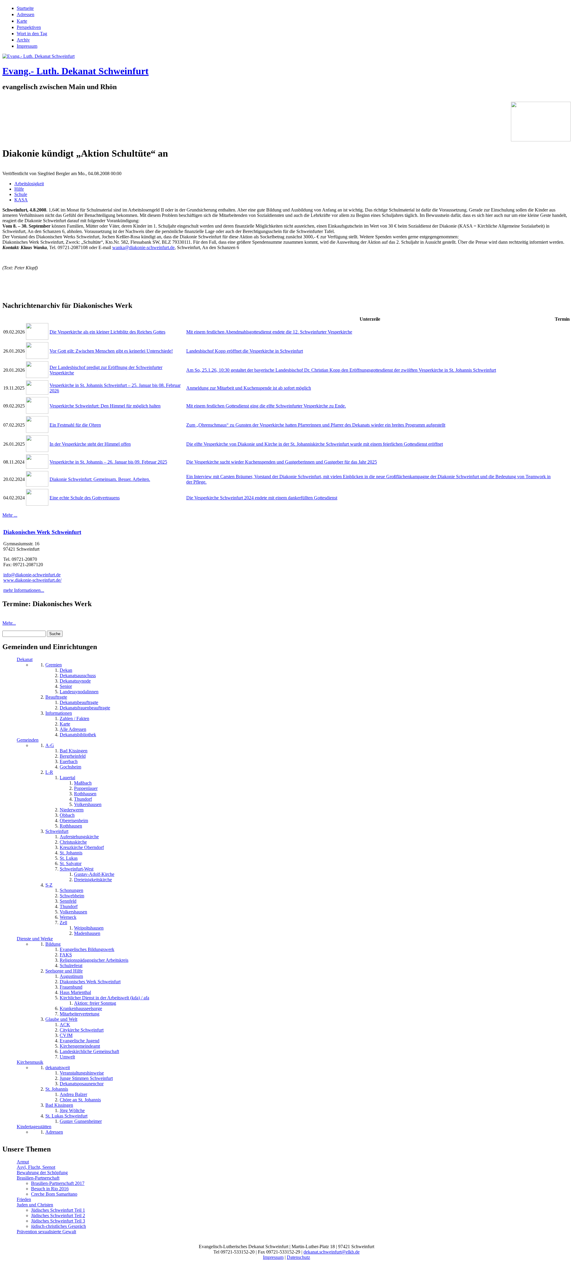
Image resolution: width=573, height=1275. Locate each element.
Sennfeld (68, 901)
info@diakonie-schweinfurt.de (32, 574)
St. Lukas (69, 858)
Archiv (23, 39)
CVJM (66, 1035)
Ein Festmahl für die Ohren (75, 424)
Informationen (58, 713)
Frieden (24, 1199)
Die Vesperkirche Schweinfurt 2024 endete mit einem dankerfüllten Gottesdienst (261, 497)
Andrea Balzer (73, 1094)
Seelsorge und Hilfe (64, 970)
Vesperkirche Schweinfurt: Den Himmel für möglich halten (105, 405)
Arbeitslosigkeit (29, 183)
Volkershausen (87, 804)
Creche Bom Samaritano (54, 1194)
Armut (23, 1161)
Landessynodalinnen (79, 691)
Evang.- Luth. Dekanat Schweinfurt (75, 71)
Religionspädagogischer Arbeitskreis (94, 960)
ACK (65, 1024)
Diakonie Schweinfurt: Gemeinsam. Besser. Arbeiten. (100, 479)
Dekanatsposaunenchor (82, 1083)
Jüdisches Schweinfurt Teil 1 (58, 1210)
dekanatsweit (57, 1067)
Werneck (68, 917)
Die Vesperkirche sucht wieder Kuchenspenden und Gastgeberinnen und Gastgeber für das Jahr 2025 (281, 461)
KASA (21, 199)
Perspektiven (29, 27)
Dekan (66, 670)
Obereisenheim (74, 820)
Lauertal (67, 777)
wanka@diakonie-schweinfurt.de (143, 247)
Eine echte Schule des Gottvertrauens (85, 497)
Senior (66, 686)
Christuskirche (73, 842)
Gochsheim (70, 766)
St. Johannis (71, 852)
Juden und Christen (35, 1204)
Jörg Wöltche (72, 1110)
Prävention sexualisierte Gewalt (46, 1231)
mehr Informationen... (23, 590)
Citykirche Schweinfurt (82, 1029)
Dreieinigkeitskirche (93, 879)
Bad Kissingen (73, 750)
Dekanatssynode (75, 680)
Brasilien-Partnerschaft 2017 (57, 1183)
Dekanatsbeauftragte (79, 702)
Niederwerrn (72, 809)
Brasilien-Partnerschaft (38, 1177)
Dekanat (25, 659)
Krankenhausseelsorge (81, 1008)
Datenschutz (298, 1257)
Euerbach (69, 761)
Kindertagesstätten (34, 1126)
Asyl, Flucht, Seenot (36, 1167)
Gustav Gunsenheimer (81, 1121)
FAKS (66, 954)
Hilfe (19, 189)
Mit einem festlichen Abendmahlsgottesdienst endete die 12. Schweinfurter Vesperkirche (269, 331)
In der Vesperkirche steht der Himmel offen (90, 444)
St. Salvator (70, 863)
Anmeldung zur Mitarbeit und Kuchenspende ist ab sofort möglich (248, 387)
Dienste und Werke (35, 938)
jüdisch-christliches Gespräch (58, 1226)
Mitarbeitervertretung (79, 1013)
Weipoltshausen (89, 927)
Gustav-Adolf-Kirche (94, 874)
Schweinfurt (56, 831)
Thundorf (83, 799)
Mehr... (9, 623)
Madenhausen (87, 933)
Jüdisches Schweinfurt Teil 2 (58, 1215)
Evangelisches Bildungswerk (87, 949)
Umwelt (67, 1056)
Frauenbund (71, 987)
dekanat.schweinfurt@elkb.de (332, 1251)
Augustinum (71, 976)
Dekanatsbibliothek (78, 734)
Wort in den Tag (32, 33)
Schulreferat (71, 965)
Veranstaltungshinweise (82, 1072)
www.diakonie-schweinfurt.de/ (32, 580)
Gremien (53, 664)
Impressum (27, 46)
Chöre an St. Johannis (80, 1099)
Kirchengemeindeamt (80, 1046)
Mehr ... (9, 515)
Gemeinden (27, 740)
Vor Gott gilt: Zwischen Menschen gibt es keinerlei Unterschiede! (111, 351)
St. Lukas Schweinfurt (66, 1115)
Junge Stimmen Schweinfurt (86, 1078)
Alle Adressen (73, 729)
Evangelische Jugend (79, 1040)
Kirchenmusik (30, 1062)
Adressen (25, 14)
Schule (20, 194)
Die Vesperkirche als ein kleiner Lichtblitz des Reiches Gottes (107, 331)
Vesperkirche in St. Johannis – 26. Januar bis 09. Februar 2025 (108, 461)
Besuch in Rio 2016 (50, 1188)
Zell (63, 922)
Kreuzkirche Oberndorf (82, 847)
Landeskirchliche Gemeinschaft (89, 1051)
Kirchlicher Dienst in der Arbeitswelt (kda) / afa (104, 997)
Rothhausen (85, 793)
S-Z (49, 884)
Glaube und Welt (61, 1019)
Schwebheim (72, 895)
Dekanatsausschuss (78, 675)
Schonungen (71, 890)
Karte (22, 21)
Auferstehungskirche (79, 836)
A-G (49, 745)
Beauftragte (56, 697)
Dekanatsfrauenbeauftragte (85, 707)
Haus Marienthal (75, 992)
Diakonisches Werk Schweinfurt (42, 532)
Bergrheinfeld (73, 756)
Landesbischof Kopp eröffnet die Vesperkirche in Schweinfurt (244, 351)
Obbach (67, 815)
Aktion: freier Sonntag (95, 1003)
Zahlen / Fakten (74, 718)
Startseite (25, 8)
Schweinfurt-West (76, 868)
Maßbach (83, 782)
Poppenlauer (86, 788)
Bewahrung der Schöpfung (42, 1172)
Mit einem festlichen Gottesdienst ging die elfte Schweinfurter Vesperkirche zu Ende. (266, 405)
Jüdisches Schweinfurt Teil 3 (58, 1220)
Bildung (53, 944)
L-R (49, 772)
